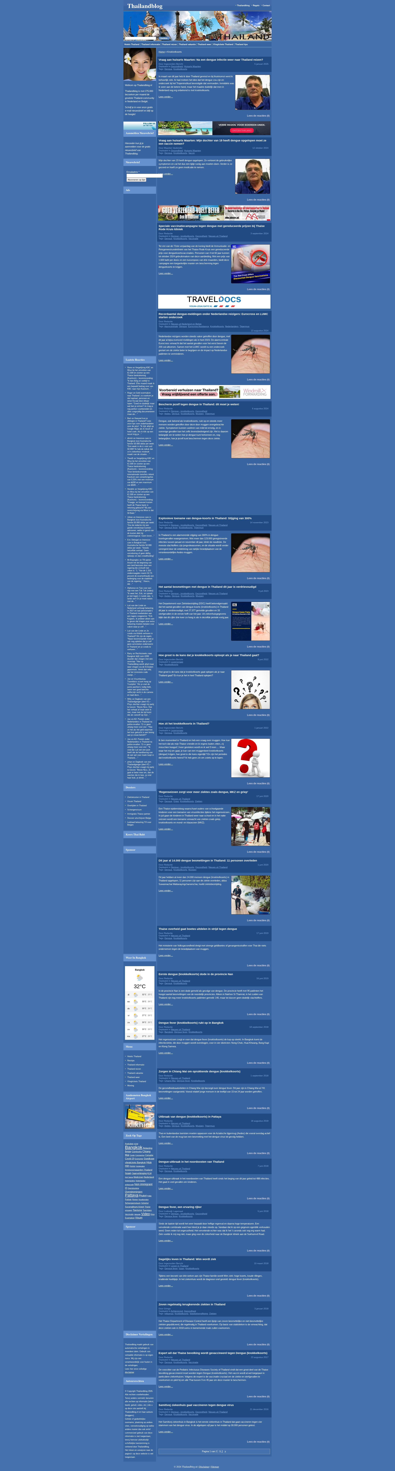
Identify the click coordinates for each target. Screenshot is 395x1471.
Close (295, 151)
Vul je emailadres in (117, 176)
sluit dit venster (132, 185)
